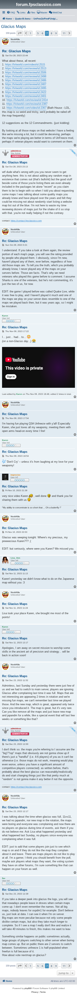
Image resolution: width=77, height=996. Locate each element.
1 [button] (30, 33)
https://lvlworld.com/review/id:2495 (25, 88)
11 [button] (64, 33)
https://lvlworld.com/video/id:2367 (26, 107)
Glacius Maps (13, 26)
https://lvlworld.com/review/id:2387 (26, 103)
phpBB (27, 988)
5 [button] (38, 33)
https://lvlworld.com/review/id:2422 (25, 92)
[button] (20, 33)
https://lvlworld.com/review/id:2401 (25, 96)
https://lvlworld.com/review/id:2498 (25, 76)
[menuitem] (11, 12)
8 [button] (51, 33)
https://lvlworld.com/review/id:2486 (25, 80)
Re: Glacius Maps (16, 51)
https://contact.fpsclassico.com (26, 220)
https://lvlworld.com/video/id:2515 (25, 64)
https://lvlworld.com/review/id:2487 (25, 84)
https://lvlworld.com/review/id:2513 (25, 68)
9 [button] (56, 33)
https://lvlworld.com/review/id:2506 (25, 72)
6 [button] (42, 33)
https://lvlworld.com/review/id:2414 (27, 100)
